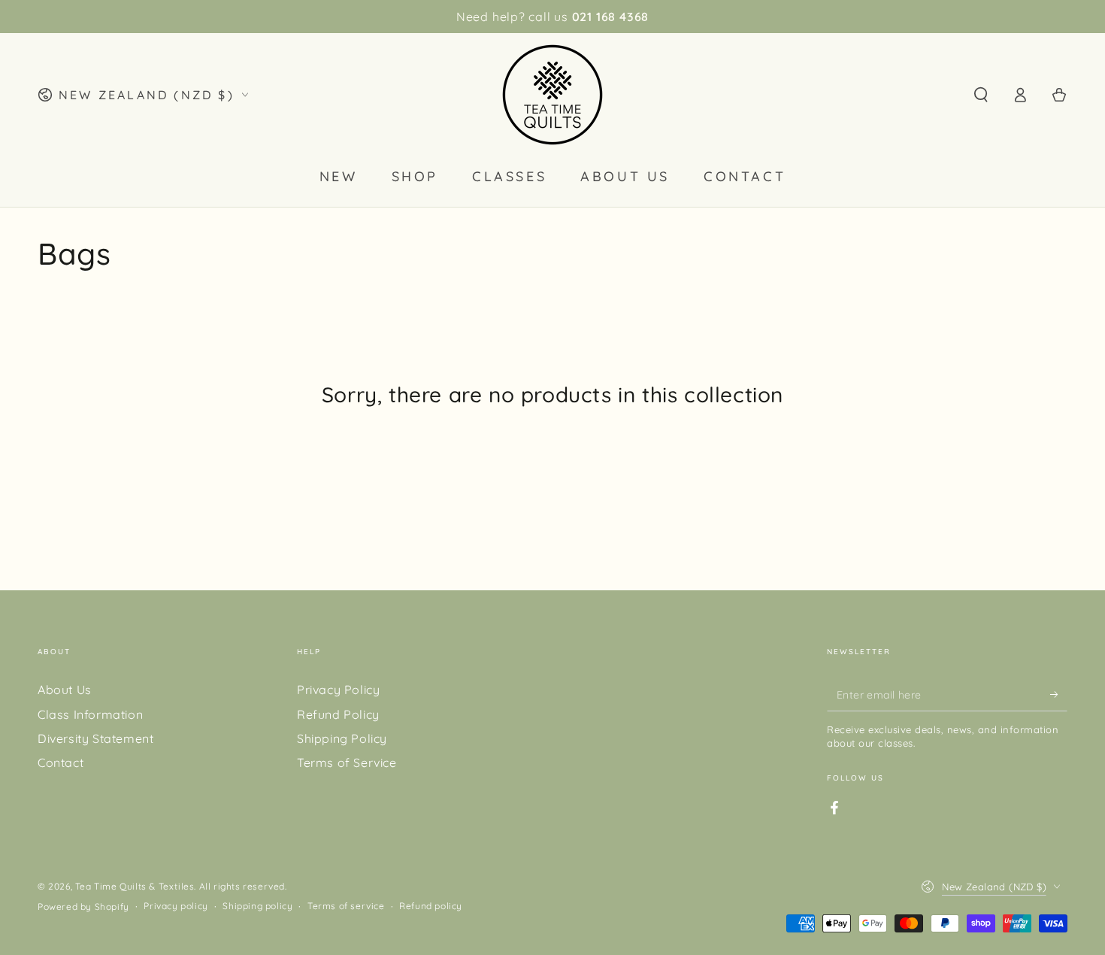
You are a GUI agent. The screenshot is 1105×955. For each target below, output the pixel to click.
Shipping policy (257, 905)
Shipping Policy (342, 738)
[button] (981, 94)
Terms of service (346, 905)
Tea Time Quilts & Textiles (135, 886)
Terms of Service (347, 762)
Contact (60, 762)
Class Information (90, 714)
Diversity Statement (95, 738)
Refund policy (430, 905)
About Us (65, 689)
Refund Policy (338, 714)
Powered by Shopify (83, 906)
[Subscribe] (1058, 694)
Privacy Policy (338, 689)
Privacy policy (175, 905)
